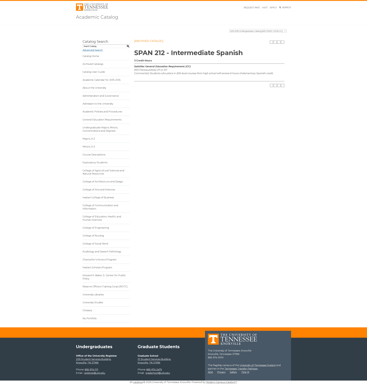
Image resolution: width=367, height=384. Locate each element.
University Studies (93, 302)
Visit (265, 7)
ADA (210, 372)
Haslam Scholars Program (97, 267)
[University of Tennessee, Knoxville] (92, 10)
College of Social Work (95, 243)
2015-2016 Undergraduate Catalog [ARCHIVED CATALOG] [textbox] (256, 31)
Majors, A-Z (89, 138)
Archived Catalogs (93, 64)
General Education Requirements (102, 119)
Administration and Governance (101, 95)
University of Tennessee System (258, 365)
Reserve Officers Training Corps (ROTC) (105, 286)
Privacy (221, 372)
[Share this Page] (275, 42)
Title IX (245, 372)
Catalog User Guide (94, 72)
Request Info (252, 7)
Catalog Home (91, 56)
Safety (233, 372)
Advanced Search (93, 50)
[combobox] (258, 31)
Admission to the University (98, 103)
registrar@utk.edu (94, 373)
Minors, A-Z (89, 146)
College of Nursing (93, 235)
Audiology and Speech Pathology (102, 251)
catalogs (138, 382)
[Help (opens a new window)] (282, 42)
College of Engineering (96, 227)
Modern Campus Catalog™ (221, 382)
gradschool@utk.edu (158, 373)
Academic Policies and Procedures (102, 111)
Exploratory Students (95, 162)
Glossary (87, 310)
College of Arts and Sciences (99, 189)
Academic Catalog (97, 17)
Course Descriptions (94, 154)
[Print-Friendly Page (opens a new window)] (278, 42)
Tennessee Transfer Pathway (241, 368)
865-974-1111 (91, 369)
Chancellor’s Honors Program (99, 259)
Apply (273, 7)
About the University (94, 87)
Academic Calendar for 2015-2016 (101, 80)
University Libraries (93, 294)
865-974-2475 (154, 369)
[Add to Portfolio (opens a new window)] (271, 42)
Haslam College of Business (98, 197)
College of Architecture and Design (103, 181)
